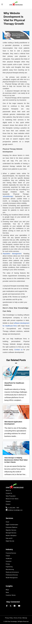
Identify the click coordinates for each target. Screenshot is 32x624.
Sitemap (24, 618)
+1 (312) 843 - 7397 (13, 507)
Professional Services (12, 575)
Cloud (7, 522)
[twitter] (11, 606)
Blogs (7, 589)
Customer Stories (11, 595)
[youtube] (19, 606)
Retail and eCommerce (12, 572)
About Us (8, 490)
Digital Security (10, 541)
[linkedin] (15, 606)
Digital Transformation (12, 524)
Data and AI (9, 538)
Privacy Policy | (9, 618)
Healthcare (9, 558)
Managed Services (11, 532)
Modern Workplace (11, 535)
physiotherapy (8, 196)
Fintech (8, 555)
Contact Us (9, 493)
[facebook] (7, 606)
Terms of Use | (18, 618)
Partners (8, 501)
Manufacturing (10, 569)
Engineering (9, 566)
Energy (8, 564)
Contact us (18, 349)
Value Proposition (11, 496)
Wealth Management (12, 577)
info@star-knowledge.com (15, 510)
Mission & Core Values (12, 498)
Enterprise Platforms (11, 527)
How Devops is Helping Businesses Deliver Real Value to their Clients (16, 460)
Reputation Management (12, 253)
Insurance (8, 561)
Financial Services (11, 553)
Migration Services (11, 530)
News (7, 592)
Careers (8, 504)
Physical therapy (11, 84)
